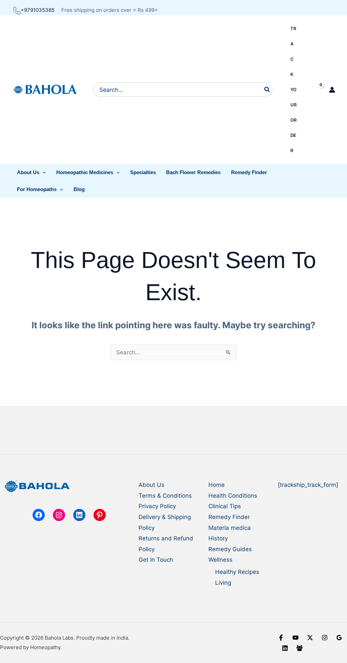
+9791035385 (38, 10)
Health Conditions (232, 495)
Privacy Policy (157, 506)
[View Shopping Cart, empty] (315, 89)
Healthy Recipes (237, 571)
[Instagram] (325, 638)
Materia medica (229, 527)
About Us (151, 484)
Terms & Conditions (165, 495)
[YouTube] (295, 638)
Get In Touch (156, 559)
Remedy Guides (230, 549)
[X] (310, 638)
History (218, 538)
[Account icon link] (332, 90)
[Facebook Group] (300, 648)
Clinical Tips (224, 506)
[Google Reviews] (339, 638)
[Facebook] (281, 638)
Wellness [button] (220, 559)
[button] (31, 172)
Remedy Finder (229, 517)
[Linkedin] (285, 648)
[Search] (267, 89)
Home (216, 484)
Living (223, 582)
